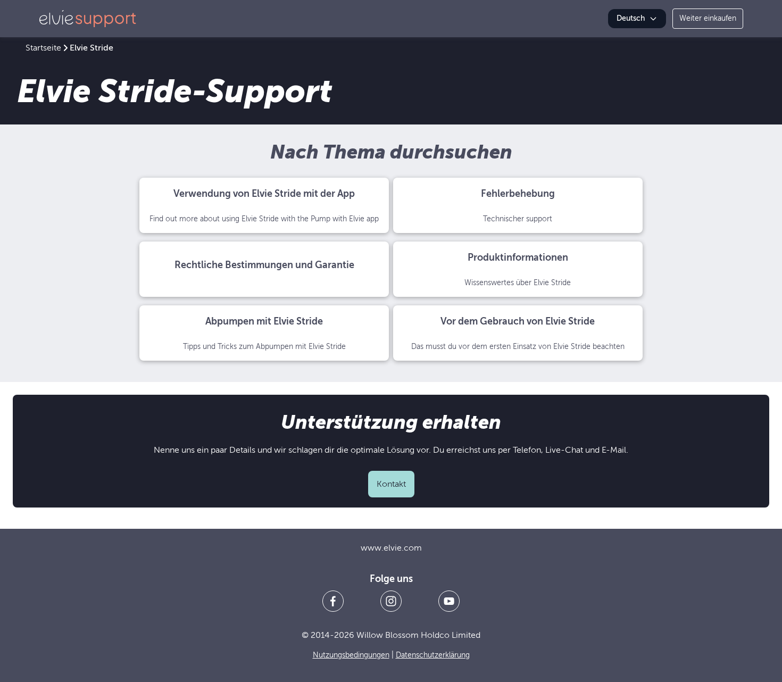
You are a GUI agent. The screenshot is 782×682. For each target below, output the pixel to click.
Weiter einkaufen (707, 18)
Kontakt (391, 484)
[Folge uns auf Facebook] (333, 601)
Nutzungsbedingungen (351, 655)
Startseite (43, 48)
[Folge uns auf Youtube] (449, 601)
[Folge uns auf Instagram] (391, 601)
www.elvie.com (391, 548)
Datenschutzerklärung (433, 655)
